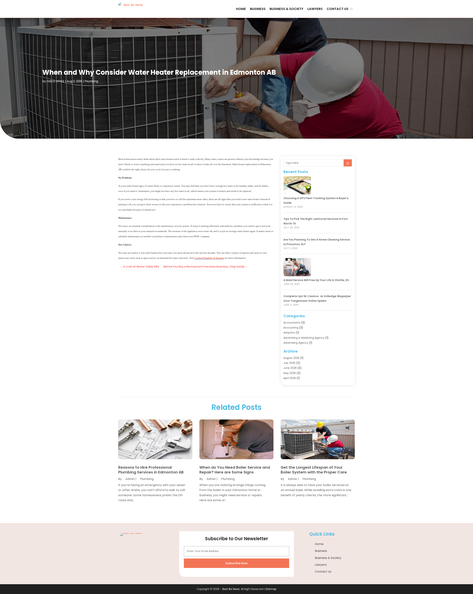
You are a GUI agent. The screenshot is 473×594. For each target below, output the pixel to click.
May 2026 (289, 373)
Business (258, 8)
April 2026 (289, 378)
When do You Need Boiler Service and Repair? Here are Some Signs (234, 470)
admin (130, 479)
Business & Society (286, 8)
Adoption (289, 332)
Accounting (290, 327)
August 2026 (291, 358)
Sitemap (271, 589)
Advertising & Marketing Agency (303, 338)
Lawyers (315, 8)
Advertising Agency (295, 343)
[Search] (347, 163)
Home (241, 8)
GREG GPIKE (55, 81)
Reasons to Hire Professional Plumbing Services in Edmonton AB (151, 470)
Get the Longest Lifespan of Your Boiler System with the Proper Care (314, 470)
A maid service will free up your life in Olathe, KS (316, 280)
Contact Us (337, 8)
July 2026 (289, 363)
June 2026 (290, 368)
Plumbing (91, 81)
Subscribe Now (236, 563)
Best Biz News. (231, 589)
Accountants (291, 322)
